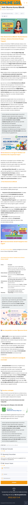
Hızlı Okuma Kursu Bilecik (7, 249)
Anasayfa (4, 9)
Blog (12, 13)
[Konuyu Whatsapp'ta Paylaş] (6, 16)
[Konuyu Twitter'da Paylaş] (4, 16)
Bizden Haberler (10, 9)
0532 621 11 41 (14, 497)
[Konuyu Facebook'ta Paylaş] (2, 16)
